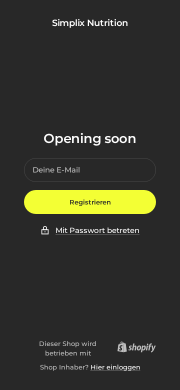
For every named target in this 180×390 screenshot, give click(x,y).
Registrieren (90, 202)
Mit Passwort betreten (98, 230)
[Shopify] (134, 349)
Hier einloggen (115, 367)
